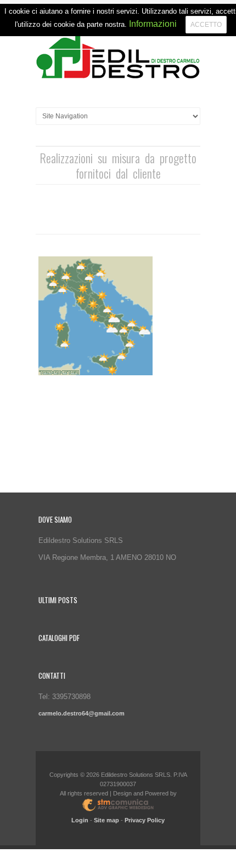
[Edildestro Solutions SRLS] (118, 58)
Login (79, 820)
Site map (106, 820)
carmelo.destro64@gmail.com (81, 713)
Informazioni (153, 23)
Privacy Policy (145, 820)
